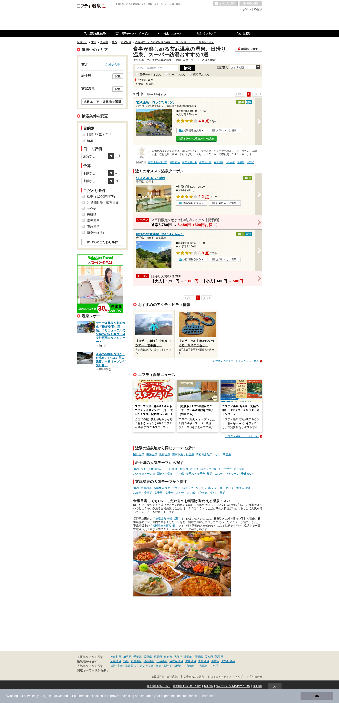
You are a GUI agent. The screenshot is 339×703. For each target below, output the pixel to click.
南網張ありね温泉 (183, 454)
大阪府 (178, 656)
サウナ (227, 468)
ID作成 (258, 9)
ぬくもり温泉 (222, 454)
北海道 (188, 656)
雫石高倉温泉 (204, 454)
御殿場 (167, 665)
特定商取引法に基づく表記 (187, 686)
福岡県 (219, 656)
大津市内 (204, 665)
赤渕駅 (250, 162)
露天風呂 (205, 468)
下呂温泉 (162, 661)
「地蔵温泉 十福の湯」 (166, 518)
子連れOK (247, 473)
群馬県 (158, 656)
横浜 (113, 665)
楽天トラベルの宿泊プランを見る (196, 138)
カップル (239, 468)
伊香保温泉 (176, 661)
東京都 (168, 656)
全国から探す (114, 64)
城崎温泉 (149, 661)
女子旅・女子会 (195, 473)
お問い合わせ (254, 676)
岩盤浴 (91, 214)
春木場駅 (218, 162)
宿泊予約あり (201, 74)
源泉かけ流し (165, 473)
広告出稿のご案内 (194, 676)
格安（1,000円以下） (154, 468)
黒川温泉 (203, 661)
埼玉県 (127, 656)
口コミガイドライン (219, 676)
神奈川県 (115, 656)
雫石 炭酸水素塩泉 (157, 162)
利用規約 (208, 686)
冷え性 (194, 468)
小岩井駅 (230, 162)
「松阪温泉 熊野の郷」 (164, 525)
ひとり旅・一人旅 (144, 473)
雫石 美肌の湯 (189, 162)
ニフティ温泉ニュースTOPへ (242, 436)
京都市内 (191, 665)
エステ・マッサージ (226, 473)
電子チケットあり (151, 74)
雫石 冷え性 (205, 162)
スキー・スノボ (185, 492)
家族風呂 (93, 226)
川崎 (120, 665)
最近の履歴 (251, 3)
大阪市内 (178, 665)
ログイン (245, 9)
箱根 (126, 661)
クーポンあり (177, 74)
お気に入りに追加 (226, 130)
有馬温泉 (136, 661)
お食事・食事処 (178, 468)
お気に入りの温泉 (225, 3)
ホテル (217, 468)
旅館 (209, 473)
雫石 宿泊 (175, 162)
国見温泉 (138, 454)
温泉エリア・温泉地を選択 (102, 101)
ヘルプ (239, 676)
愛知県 (209, 656)
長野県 (199, 656)
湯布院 (215, 661)
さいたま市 (147, 665)
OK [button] (317, 696)
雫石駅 (240, 162)
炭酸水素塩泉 (162, 488)
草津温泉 (115, 661)
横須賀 (129, 665)
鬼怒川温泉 (228, 661)
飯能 (158, 665)
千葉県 (137, 656)
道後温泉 (190, 661)
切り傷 (180, 473)
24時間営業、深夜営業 (103, 202)
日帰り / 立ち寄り (99, 134)
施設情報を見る (192, 130)
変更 (118, 76)
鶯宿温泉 (164, 454)
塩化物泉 (202, 492)
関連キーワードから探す (93, 670)
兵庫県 (148, 656)
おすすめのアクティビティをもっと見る (236, 361)
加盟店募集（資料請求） (165, 676)
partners (79, 696)
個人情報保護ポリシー (158, 686)
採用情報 (257, 686)
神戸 (215, 665)
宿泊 (136, 468)
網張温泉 (151, 454)
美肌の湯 (146, 488)
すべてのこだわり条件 (102, 242)
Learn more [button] (208, 696)
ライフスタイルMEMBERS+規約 (233, 686)
